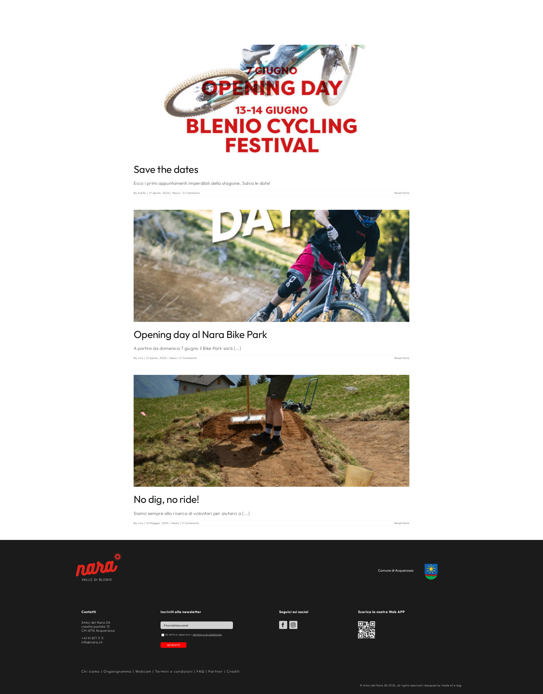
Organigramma (118, 671)
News (176, 193)
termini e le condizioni (207, 634)
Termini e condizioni (174, 671)
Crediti (233, 671)
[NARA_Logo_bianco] (271, 4)
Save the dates (166, 169)
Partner (215, 671)
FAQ (200, 671)
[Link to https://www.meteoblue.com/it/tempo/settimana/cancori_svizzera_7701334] (461, 12)
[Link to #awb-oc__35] (17, 14)
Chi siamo (90, 671)
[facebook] (283, 625)
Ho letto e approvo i (193, 634)
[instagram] (293, 625)
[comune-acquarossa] (410, 563)
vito (140, 358)
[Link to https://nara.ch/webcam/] (485, 13)
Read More (402, 193)
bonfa (142, 193)
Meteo (471, 12)
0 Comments (191, 193)
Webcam (498, 12)
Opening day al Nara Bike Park (200, 334)
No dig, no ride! (166, 499)
